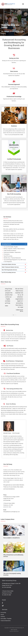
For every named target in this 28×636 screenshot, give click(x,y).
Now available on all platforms (11, 538)
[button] (23, 4)
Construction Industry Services (9, 264)
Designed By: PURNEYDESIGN (14, 631)
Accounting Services (6, 244)
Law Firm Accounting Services (9, 272)
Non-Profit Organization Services (9, 269)
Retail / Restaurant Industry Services (10, 267)
